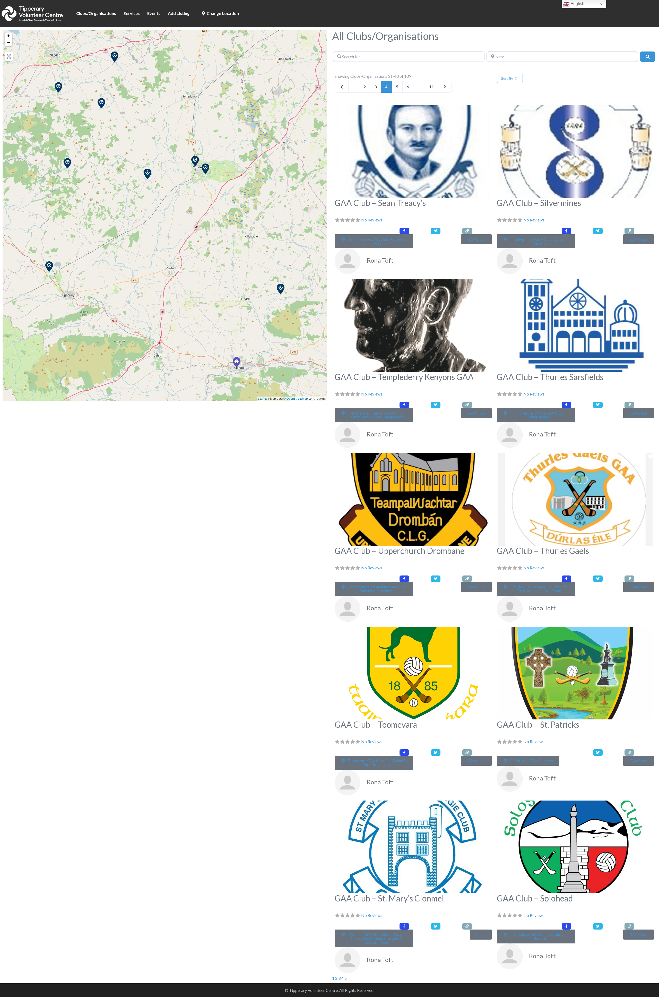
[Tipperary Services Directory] (32, 13)
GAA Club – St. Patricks (538, 724)
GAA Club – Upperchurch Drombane (399, 551)
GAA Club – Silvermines (539, 203)
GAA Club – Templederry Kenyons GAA (404, 377)
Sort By (507, 78)
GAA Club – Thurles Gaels (543, 551)
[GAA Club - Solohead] (49, 266)
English (576, 4)
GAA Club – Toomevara (376, 724)
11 (431, 86)
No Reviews (371, 219)
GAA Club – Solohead (535, 898)
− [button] (8, 42)
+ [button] (8, 35)
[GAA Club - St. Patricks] (280, 289)
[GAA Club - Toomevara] (114, 56)
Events (153, 13)
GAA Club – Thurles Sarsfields (550, 377)
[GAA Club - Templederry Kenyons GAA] (101, 103)
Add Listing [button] (178, 13)
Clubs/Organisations (96, 13)
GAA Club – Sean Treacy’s (380, 203)
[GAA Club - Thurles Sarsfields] (195, 161)
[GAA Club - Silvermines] (58, 87)
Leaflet (262, 398)
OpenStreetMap (297, 398)
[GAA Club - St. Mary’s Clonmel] (236, 362)
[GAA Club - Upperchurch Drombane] (147, 174)
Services (132, 13)
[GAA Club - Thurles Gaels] (205, 169)
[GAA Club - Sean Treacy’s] (67, 163)
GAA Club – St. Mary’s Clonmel (389, 898)
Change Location (222, 13)
